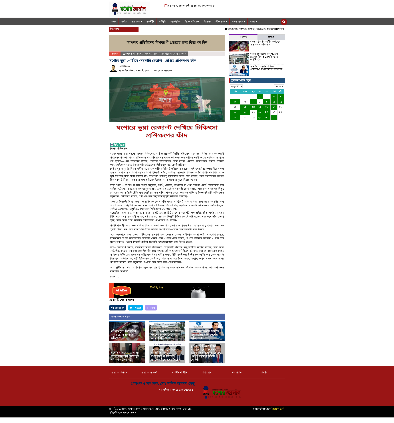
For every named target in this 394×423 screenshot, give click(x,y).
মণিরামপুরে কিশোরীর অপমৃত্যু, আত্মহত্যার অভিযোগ (238, 29)
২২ (259, 112)
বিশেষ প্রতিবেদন (192, 21)
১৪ (253, 107)
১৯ (235, 112)
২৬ (235, 117)
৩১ (274, 117)
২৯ (259, 117)
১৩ (245, 107)
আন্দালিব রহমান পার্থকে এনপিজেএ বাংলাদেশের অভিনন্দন (205, 334)
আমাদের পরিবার (119, 372)
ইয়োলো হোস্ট (278, 409)
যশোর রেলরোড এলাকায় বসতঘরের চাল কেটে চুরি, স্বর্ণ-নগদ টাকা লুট (125, 356)
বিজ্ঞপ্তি (264, 372)
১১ (280, 101)
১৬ (266, 107)
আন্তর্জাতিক (176, 21)
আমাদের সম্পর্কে (149, 372)
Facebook (118, 307)
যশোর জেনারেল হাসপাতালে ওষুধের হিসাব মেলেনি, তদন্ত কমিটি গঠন (167, 334)
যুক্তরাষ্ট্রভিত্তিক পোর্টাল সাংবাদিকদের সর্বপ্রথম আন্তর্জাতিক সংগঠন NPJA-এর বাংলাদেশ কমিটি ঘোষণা (206, 353)
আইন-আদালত (238, 21)
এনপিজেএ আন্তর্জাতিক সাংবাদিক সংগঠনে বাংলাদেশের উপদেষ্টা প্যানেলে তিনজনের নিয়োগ (166, 355)
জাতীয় (124, 21)
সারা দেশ (136, 21)
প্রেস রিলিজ (236, 372)
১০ (274, 101)
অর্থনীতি (162, 21)
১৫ (259, 107)
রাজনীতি (150, 21)
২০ (245, 112)
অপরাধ (128, 53)
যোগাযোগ (206, 372)
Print (152, 307)
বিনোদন (207, 21)
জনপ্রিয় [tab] (271, 37)
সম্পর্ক (183, 53)
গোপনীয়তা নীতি (179, 372)
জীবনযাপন (220, 21)
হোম (116, 53)
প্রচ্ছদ (113, 21)
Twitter (136, 307)
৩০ (266, 117)
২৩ (266, 112)
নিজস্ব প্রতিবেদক (151, 53)
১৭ (274, 107)
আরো (252, 21)
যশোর (177, 53)
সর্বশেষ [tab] (243, 37)
